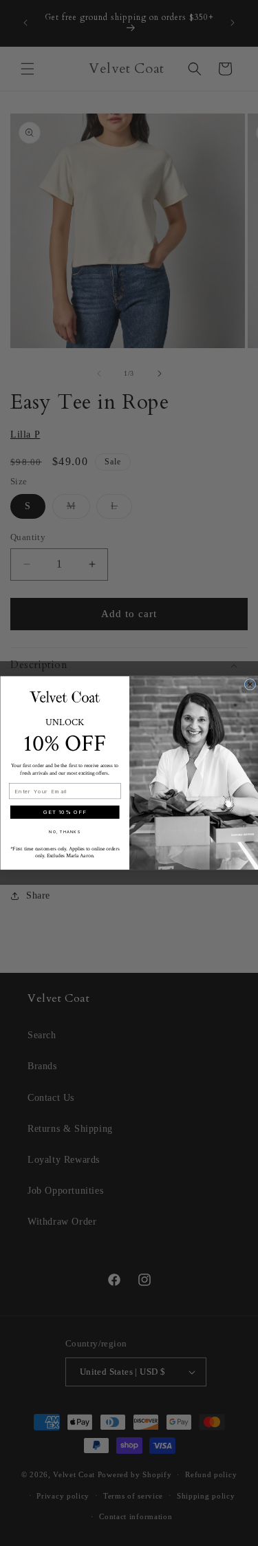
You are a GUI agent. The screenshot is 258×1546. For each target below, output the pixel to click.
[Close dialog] (250, 684)
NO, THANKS (64, 831)
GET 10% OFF (65, 812)
